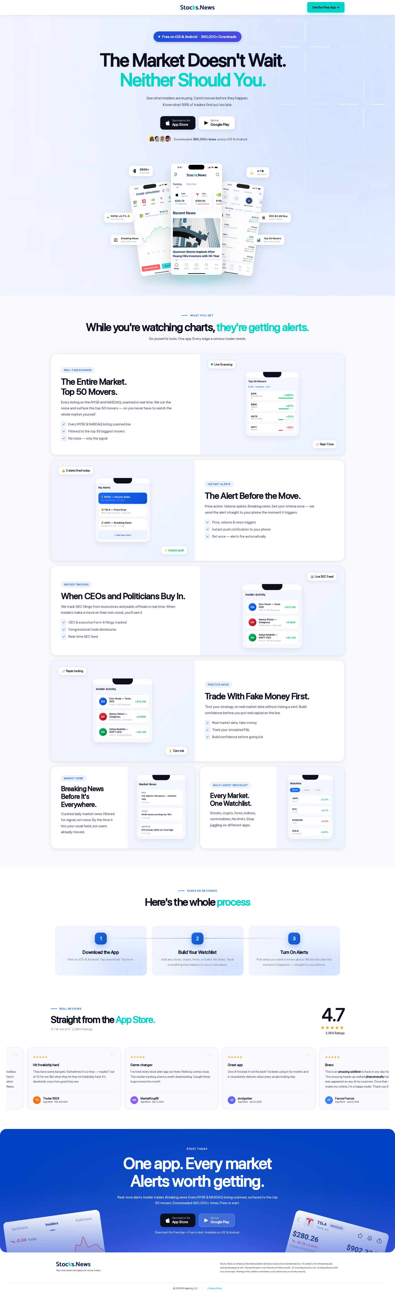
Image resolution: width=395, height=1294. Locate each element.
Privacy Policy (215, 1288)
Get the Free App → (325, 7)
